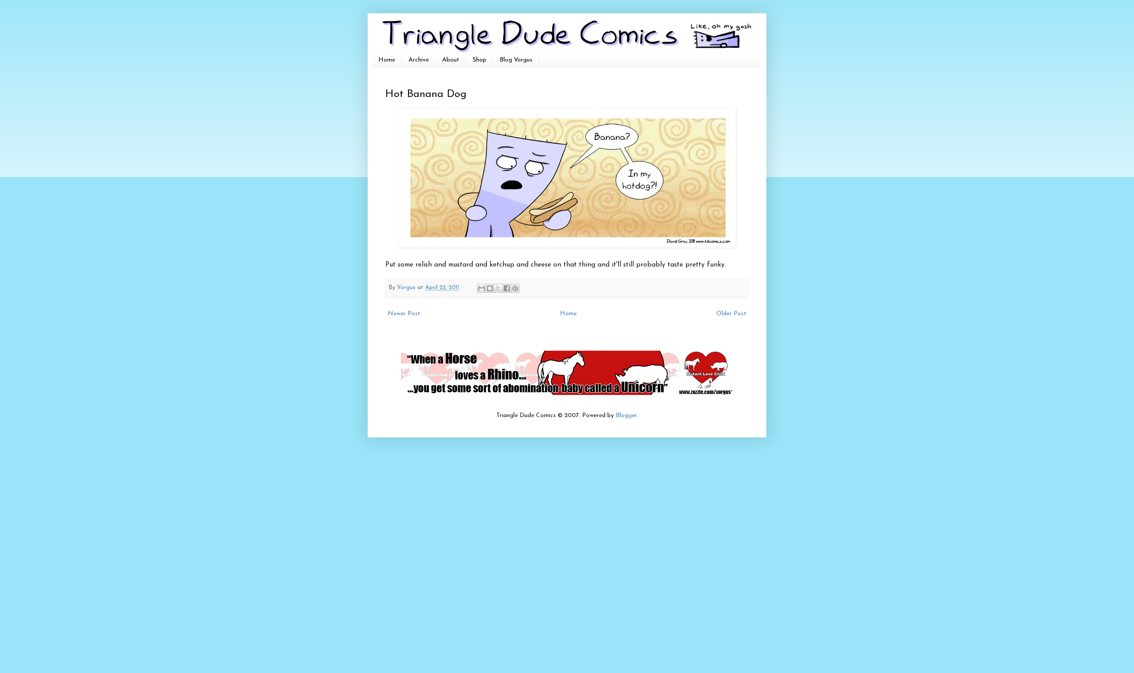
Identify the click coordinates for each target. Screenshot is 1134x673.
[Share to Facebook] (506, 288)
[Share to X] (498, 288)
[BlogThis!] (489, 288)
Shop (479, 60)
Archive (418, 60)
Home (386, 60)
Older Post (731, 313)
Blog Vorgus (516, 60)
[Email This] (481, 288)
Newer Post (404, 313)
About (450, 60)
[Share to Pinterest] (515, 288)
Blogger (626, 415)
